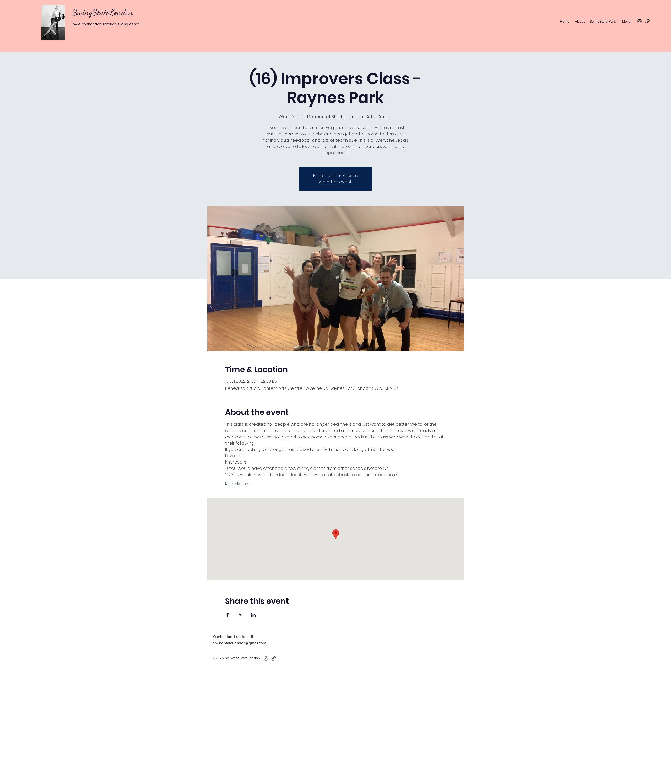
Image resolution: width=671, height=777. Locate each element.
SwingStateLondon (103, 12)
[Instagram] (639, 21)
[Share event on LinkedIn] (253, 615)
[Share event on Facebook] (227, 615)
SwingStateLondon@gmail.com (239, 643)
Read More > (238, 484)
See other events (335, 182)
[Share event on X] (240, 615)
